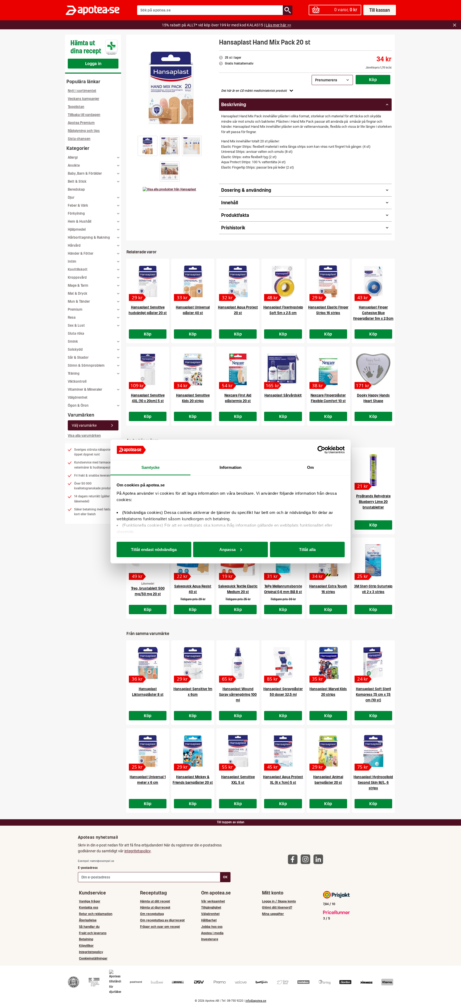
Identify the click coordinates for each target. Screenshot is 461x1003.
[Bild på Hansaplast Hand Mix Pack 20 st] (171, 87)
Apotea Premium (81, 123)
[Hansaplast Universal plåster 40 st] (192, 281)
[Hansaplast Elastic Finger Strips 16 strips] (328, 281)
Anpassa (227, 549)
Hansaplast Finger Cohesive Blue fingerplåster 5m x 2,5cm (373, 313)
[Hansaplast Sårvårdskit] (282, 369)
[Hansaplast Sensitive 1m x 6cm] (192, 663)
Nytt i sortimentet (82, 91)
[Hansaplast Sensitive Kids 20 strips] (192, 369)
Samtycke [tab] (150, 467)
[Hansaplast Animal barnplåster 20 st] (328, 751)
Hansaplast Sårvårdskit (283, 395)
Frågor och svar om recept (160, 927)
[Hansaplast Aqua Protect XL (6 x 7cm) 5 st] (282, 751)
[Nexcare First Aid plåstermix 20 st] (237, 369)
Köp (373, 79)
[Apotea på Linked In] (319, 859)
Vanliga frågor (89, 901)
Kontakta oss (88, 907)
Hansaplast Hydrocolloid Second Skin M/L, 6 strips (373, 782)
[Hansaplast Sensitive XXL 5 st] (237, 751)
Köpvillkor (86, 946)
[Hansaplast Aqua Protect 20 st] (237, 281)
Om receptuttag (152, 914)
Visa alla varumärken (84, 435)
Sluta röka (76, 333)
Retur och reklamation (95, 914)
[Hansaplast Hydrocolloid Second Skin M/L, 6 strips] (373, 751)
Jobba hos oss (211, 927)
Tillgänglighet (211, 907)
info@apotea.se (255, 1000)
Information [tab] (230, 467)
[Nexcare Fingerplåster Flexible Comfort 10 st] (328, 369)
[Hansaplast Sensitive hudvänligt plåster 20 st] (147, 281)
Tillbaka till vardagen (84, 115)
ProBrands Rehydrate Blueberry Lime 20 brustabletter (373, 502)
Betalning (86, 939)
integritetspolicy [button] (137, 851)
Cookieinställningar (93, 958)
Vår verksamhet (213, 901)
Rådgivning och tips (84, 131)
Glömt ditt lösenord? (277, 907)
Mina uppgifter (273, 914)
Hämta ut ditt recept (155, 901)
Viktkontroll (77, 381)
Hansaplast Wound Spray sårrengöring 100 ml (238, 694)
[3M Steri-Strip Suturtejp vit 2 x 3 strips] (373, 560)
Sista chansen (79, 139)
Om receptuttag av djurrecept (162, 920)
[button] (147, 146)
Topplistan (76, 107)
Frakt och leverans (92, 933)
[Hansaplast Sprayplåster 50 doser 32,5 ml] (282, 663)
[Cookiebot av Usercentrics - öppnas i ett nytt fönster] (321, 450)
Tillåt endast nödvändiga (154, 549)
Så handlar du (89, 927)
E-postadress (88, 868)
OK (225, 877)
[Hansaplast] (169, 189)
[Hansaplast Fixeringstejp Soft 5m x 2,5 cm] (282, 281)
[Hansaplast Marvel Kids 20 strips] (328, 663)
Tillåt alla (307, 549)
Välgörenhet (78, 397)
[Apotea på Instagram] (306, 859)
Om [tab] (310, 467)
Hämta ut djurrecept (155, 907)
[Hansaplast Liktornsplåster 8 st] (147, 663)
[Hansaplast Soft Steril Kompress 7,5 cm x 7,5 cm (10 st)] (373, 663)
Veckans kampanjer (83, 99)
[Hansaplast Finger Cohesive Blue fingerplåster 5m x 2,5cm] (373, 281)
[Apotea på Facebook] (294, 859)
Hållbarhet (209, 920)
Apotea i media (212, 933)
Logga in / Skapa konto (279, 901)
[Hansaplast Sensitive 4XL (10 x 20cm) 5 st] (147, 369)
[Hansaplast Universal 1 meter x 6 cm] (147, 751)
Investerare (209, 939)
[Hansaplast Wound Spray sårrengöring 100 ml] (237, 663)
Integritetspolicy (91, 952)
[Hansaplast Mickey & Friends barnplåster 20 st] (192, 751)
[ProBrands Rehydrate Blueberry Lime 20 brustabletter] (373, 470)
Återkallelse (88, 920)
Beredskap (76, 189)
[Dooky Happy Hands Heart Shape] (373, 369)
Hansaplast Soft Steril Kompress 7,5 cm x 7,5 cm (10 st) (373, 694)
